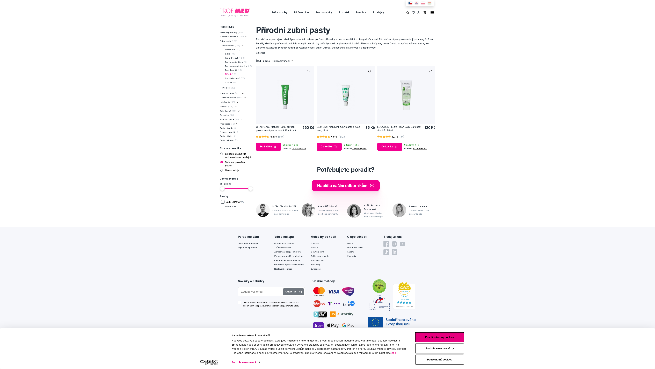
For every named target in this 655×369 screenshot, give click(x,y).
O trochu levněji (229, 132)
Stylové (231, 82)
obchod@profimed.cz (249, 243)
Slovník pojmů (317, 252)
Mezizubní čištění (231, 98)
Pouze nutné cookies (439, 359)
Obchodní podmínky (284, 243)
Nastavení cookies (283, 269)
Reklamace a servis (320, 256)
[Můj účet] (419, 12)
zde (393, 352)
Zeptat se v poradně (247, 247)
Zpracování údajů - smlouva (287, 252)
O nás (350, 243)
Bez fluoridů (233, 70)
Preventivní (232, 50)
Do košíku (266, 146)
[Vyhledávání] (408, 12)
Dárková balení (229, 140)
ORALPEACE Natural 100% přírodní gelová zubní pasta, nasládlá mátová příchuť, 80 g (276, 129)
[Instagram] (394, 244)
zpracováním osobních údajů (271, 306)
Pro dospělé (231, 45)
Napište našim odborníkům (342, 185)
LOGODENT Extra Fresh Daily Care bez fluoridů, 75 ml (398, 129)
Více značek (228, 206)
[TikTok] (386, 252)
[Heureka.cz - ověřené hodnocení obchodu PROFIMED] (404, 295)
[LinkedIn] (394, 252)
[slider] (222, 188)
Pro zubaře (227, 124)
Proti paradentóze (236, 62)
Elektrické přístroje (232, 37)
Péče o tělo (301, 12)
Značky (314, 247)
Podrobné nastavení (244, 362)
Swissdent (316, 269)
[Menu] (432, 12)
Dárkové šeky (228, 136)
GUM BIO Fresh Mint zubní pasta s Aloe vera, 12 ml (338, 129)
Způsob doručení (282, 247)
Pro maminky (324, 12)
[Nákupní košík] (425, 12)
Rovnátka (227, 115)
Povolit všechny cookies (439, 337)
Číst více (260, 53)
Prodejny (378, 12)
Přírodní (230, 74)
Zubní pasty (228, 41)
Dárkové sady (228, 128)
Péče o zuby (279, 12)
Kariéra (350, 252)
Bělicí (230, 54)
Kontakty (351, 256)
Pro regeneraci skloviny (238, 66)
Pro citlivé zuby (235, 58)
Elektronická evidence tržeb (287, 260)
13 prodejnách (299, 148)
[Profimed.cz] (235, 12)
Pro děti (344, 12)
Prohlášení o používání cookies (289, 264)
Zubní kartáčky (230, 93)
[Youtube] (402, 244)
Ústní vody (227, 102)
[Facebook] (386, 244)
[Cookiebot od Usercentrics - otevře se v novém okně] (209, 362)
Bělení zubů (228, 111)
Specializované (235, 78)
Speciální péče (229, 119)
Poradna (361, 12)
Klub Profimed (317, 260)
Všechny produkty (231, 32)
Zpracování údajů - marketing (288, 256)
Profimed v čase (354, 247)
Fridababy (315, 264)
